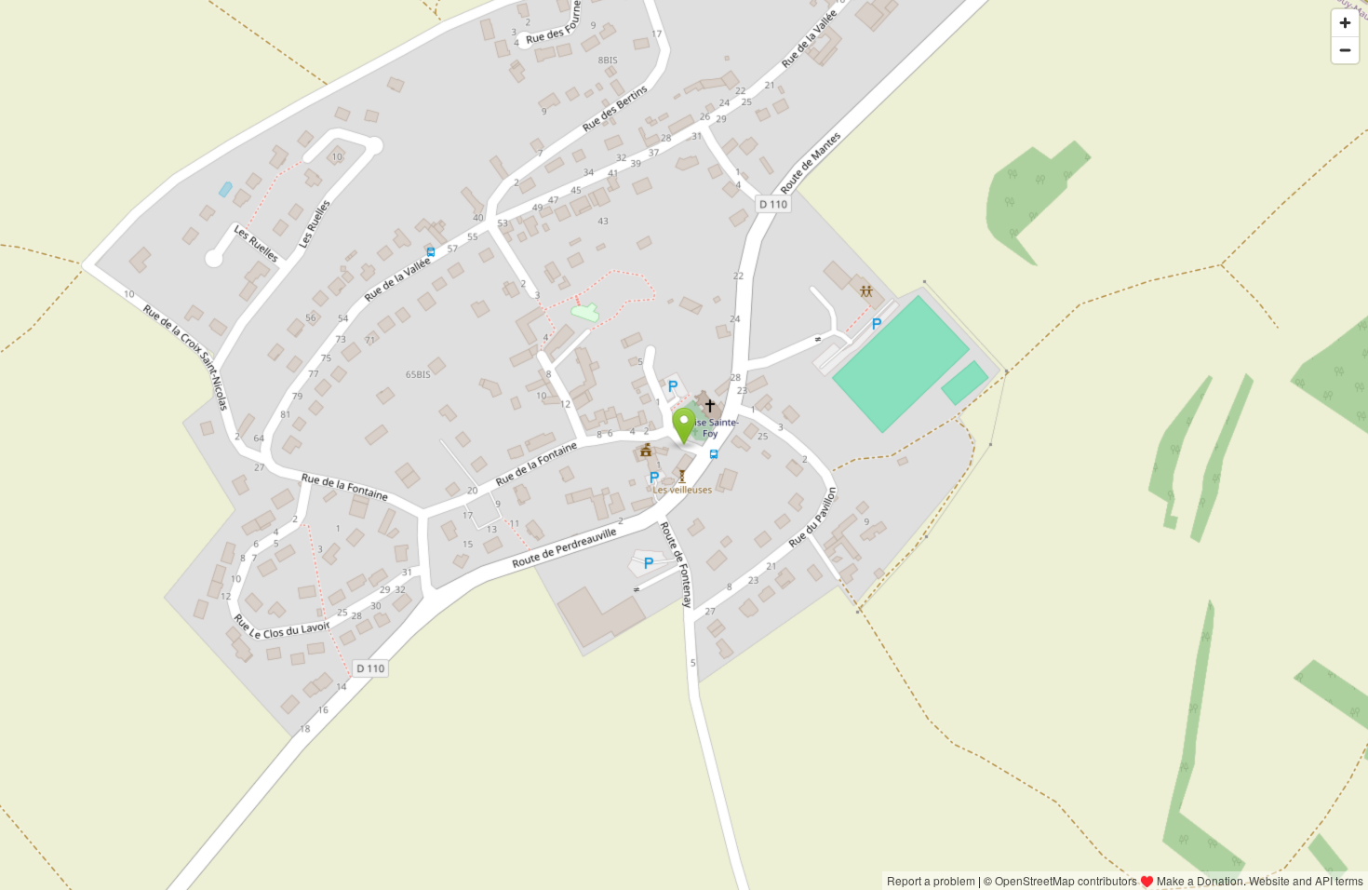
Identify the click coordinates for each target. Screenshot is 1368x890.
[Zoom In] (1345, 22)
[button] (684, 426)
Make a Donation (1200, 880)
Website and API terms (1306, 880)
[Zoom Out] (1345, 49)
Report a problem (931, 880)
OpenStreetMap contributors (1066, 880)
